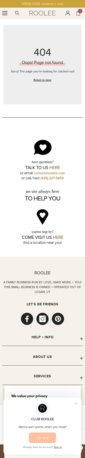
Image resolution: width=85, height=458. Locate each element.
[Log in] (68, 13)
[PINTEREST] (58, 319)
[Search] (17, 13)
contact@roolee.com (49, 173)
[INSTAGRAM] (42, 319)
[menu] (4, 13)
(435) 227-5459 (52, 178)
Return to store (42, 80)
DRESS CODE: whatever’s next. (43, 4)
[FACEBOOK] (27, 319)
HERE (54, 167)
